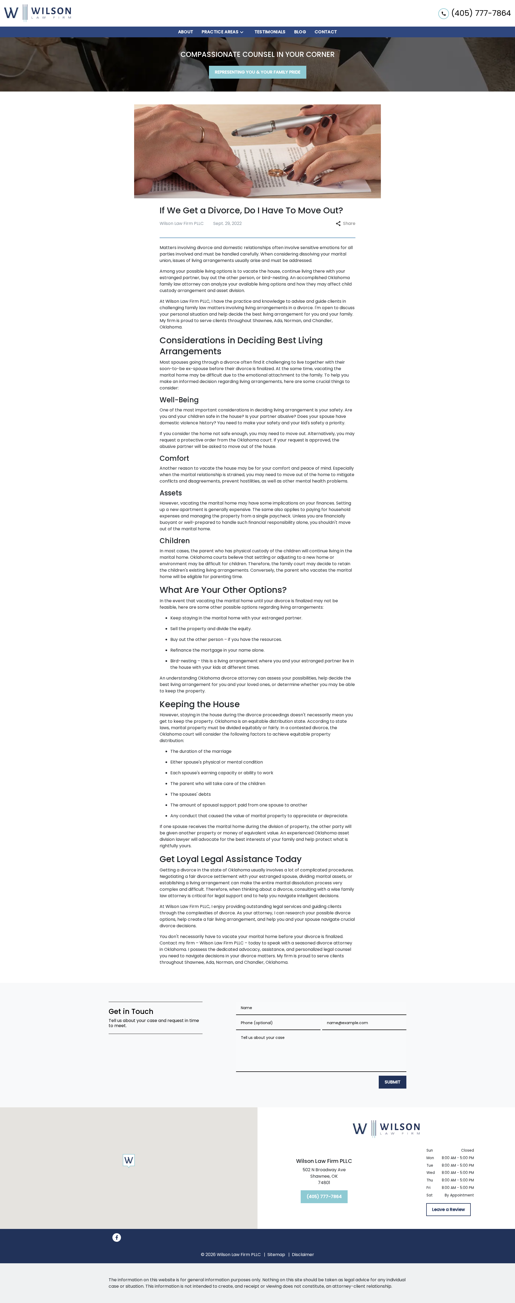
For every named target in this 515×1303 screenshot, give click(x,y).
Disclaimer (303, 1254)
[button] (129, 1161)
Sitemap (276, 1254)
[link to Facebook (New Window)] (116, 1237)
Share (349, 223)
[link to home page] (37, 13)
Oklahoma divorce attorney (228, 678)
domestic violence (179, 423)
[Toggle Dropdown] (243, 32)
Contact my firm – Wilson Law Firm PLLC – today (210, 943)
